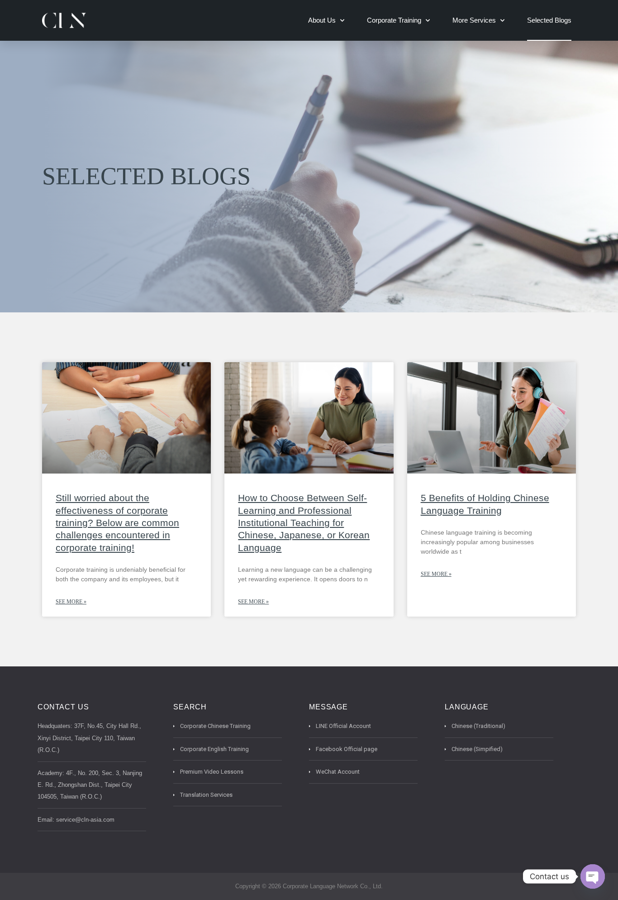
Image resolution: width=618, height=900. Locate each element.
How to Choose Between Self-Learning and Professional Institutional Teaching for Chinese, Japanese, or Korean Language (304, 522)
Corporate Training (394, 20)
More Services (474, 20)
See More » (71, 601)
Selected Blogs (549, 20)
